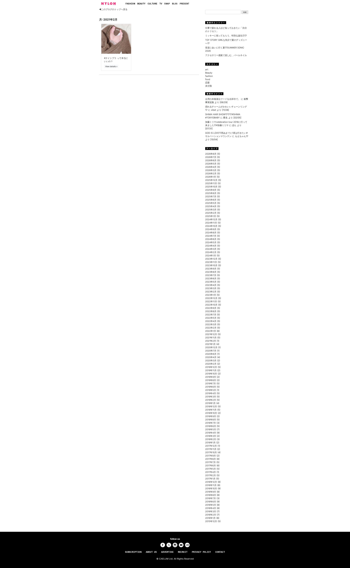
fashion (209, 76)
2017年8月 (210, 459)
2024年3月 (210, 249)
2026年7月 (210, 157)
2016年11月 (211, 485)
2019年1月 (210, 403)
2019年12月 (211, 367)
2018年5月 (210, 429)
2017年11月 (210, 449)
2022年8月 (210, 311)
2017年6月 (210, 465)
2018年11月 (211, 409)
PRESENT (184, 4)
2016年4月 (210, 508)
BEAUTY (141, 4)
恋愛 (207, 82)
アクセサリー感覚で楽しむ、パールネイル (226, 55)
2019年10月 (211, 373)
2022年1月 (210, 331)
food (207, 79)
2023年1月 (210, 295)
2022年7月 (210, 314)
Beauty (208, 72)
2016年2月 (210, 514)
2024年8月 (210, 232)
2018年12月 (211, 406)
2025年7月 (210, 196)
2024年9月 (210, 229)
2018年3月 (210, 436)
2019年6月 (210, 386)
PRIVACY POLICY (201, 552)
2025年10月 (211, 186)
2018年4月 (210, 432)
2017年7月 (210, 462)
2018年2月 (210, 439)
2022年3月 (210, 324)
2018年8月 (210, 419)
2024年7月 (210, 235)
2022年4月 (210, 321)
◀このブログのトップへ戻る (113, 9)
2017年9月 (210, 455)
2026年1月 (210, 176)
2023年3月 (210, 288)
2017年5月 (210, 468)
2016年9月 (210, 491)
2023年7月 (210, 275)
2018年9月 (210, 416)
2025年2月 (210, 212)
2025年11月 (211, 183)
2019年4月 (210, 393)
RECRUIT (182, 552)
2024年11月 (211, 222)
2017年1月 (210, 478)
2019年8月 (210, 380)
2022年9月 (210, 308)
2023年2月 (210, 291)
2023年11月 (211, 262)
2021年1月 (210, 344)
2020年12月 (211, 347)
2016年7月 (210, 498)
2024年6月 (210, 239)
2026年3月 (210, 170)
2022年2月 (210, 327)
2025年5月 (210, 203)
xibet (213, 110)
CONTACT (220, 552)
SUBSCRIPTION (133, 552)
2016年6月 (210, 501)
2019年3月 (210, 396)
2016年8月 (210, 495)
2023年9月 (210, 268)
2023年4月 (210, 285)
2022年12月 (211, 298)
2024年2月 (210, 252)
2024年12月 (211, 219)
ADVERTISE (167, 552)
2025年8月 (210, 193)
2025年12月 (211, 180)
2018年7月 (210, 422)
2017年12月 (211, 445)
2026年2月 (210, 173)
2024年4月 (210, 245)
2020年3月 (210, 360)
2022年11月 (211, 301)
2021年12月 (211, 334)
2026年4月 (210, 167)
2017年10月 (211, 452)
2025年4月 (210, 206)
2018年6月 (210, 426)
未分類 (208, 85)
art (206, 69)
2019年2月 (210, 399)
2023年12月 (211, 258)
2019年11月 (211, 370)
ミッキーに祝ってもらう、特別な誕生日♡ (226, 35)
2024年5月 (210, 242)
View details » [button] (111, 66)
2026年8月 (210, 153)
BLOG (174, 4)
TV (160, 4)
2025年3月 (210, 209)
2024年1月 (210, 255)
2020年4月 (210, 357)
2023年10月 (211, 265)
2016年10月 (211, 488)
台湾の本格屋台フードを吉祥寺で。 (222, 99)
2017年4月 (210, 472)
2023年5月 (210, 281)
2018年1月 (210, 442)
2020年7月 (210, 350)
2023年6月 (210, 278)
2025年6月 (210, 199)
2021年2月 (210, 340)
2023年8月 (210, 272)
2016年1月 (210, 518)
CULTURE (152, 4)
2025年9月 (210, 190)
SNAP (167, 4)
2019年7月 (210, 383)
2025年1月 (210, 216)
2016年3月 (210, 511)
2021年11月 (211, 337)
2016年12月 (211, 482)
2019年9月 (210, 377)
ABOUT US (151, 552)
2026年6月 (210, 160)
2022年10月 (211, 304)
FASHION (130, 4)
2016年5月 (210, 504)
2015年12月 (211, 521)
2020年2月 (210, 363)
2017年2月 (210, 475)
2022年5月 (210, 317)
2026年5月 (210, 163)
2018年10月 (211, 413)
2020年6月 (210, 354)
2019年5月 (210, 390)
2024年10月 (211, 226)
